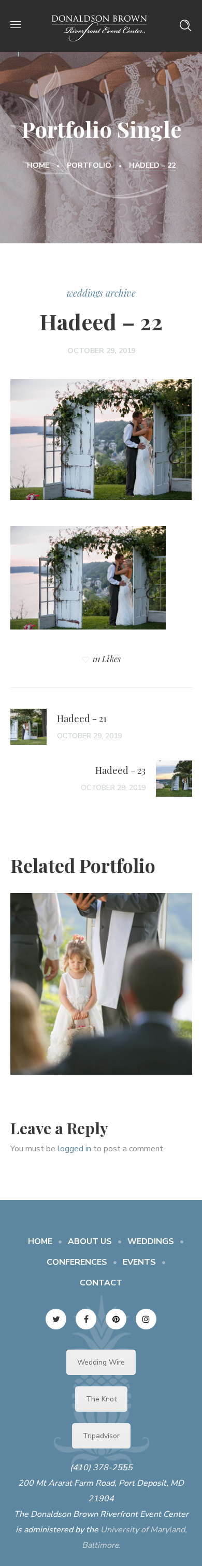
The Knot (101, 1399)
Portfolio (89, 165)
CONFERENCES (77, 1262)
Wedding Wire (101, 1362)
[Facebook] (86, 1319)
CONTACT (101, 1283)
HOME (40, 1241)
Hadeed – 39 (101, 975)
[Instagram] (146, 1319)
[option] (101, 991)
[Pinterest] (116, 1319)
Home (38, 165)
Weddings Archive (101, 293)
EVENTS (139, 1262)
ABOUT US (90, 1241)
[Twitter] (56, 1319)
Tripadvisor (101, 1436)
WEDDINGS (150, 1241)
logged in (74, 1148)
